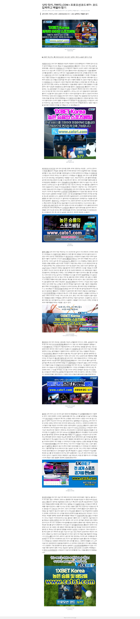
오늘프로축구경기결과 (84, 515)
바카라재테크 (48, 353)
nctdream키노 (66, 261)
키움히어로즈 (57, 254)
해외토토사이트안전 (48, 168)
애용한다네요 (46, 64)
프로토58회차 (68, 189)
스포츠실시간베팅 (67, 191)
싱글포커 (78, 434)
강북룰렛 (83, 414)
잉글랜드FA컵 (79, 504)
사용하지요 (48, 75)
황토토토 (45, 342)
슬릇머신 (50, 446)
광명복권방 (72, 363)
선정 (68, 89)
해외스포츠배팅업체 (50, 550)
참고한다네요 (82, 100)
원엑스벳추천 (54, 520)
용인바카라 (69, 256)
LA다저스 (80, 425)
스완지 (80, 451)
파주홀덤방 (72, 432)
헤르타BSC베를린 (51, 444)
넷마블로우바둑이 (77, 525)
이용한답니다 (60, 68)
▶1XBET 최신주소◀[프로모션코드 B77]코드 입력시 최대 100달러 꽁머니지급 (67, 57)
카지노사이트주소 (80, 428)
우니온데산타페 (61, 367)
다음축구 (53, 432)
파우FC (75, 529)
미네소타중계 (65, 187)
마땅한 (59, 96)
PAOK (45, 171)
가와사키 (54, 509)
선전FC (73, 511)
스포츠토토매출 (79, 545)
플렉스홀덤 (45, 252)
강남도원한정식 (69, 66)
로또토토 (69, 282)
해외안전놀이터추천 (61, 289)
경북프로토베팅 (66, 360)
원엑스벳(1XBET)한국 (51, 205)
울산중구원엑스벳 (61, 358)
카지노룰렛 (49, 536)
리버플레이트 (48, 347)
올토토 (44, 414)
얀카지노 (86, 421)
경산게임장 (49, 418)
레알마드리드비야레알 (63, 365)
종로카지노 (55, 201)
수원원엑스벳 (76, 349)
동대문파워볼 (46, 497)
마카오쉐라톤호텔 (49, 293)
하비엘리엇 (55, 286)
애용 (59, 77)
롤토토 (80, 175)
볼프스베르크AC (50, 356)
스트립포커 (65, 207)
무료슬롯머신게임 (67, 182)
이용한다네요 (80, 87)
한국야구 (50, 291)
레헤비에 (94, 173)
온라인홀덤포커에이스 (70, 259)
